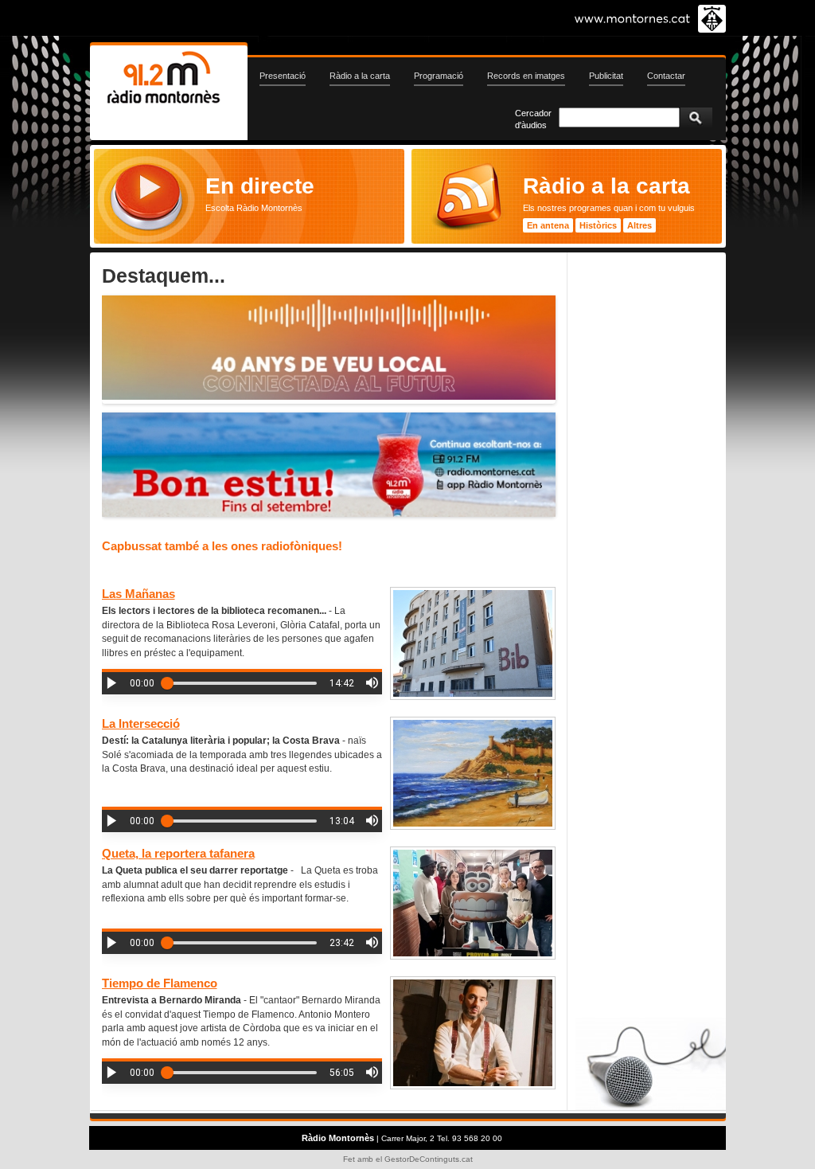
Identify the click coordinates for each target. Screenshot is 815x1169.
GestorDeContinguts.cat (428, 1159)
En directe (259, 185)
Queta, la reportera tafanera (178, 853)
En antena (548, 225)
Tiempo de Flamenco (159, 983)
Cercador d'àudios (533, 119)
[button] (112, 683)
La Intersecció (141, 723)
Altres (639, 225)
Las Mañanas (138, 593)
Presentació (282, 75)
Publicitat (606, 75)
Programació (438, 75)
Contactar (666, 75)
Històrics (598, 225)
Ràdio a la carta (360, 75)
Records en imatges (526, 75)
